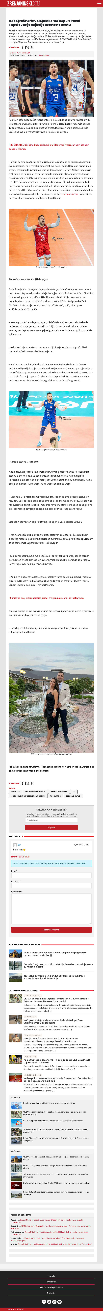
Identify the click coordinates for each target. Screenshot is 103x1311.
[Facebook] (43, 1301)
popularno (55, 796)
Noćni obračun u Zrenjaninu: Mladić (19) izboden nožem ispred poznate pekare (56, 1183)
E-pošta (16, 881)
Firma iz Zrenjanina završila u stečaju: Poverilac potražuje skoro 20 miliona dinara (58, 965)
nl (74, 792)
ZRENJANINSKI (44, 55)
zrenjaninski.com (69, 193)
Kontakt (51, 1276)
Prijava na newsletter (51, 809)
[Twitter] (49, 1301)
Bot (19, 845)
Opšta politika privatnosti (51, 1287)
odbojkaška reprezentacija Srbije (27, 796)
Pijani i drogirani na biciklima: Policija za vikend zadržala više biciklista (53, 1120)
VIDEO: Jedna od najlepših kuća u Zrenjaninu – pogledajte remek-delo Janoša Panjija (55, 954)
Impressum (51, 1281)
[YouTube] (59, 1301)
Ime (14, 871)
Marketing (51, 1293)
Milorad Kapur (73, 796)
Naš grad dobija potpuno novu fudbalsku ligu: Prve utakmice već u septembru (53, 1021)
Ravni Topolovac (59, 792)
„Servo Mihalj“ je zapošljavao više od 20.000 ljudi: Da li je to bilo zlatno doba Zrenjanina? (47, 1221)
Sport (13, 53)
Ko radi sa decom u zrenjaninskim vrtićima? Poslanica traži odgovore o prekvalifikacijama (48, 1239)
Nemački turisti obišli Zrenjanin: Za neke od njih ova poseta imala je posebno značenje (56, 1193)
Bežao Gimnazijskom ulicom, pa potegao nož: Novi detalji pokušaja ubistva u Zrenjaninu (56, 1139)
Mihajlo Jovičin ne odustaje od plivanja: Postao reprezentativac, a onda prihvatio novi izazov (51, 1040)
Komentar (16, 891)
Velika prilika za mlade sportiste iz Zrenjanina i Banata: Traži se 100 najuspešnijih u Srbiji (58, 1079)
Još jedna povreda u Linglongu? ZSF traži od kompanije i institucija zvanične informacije (54, 977)
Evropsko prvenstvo (35, 792)
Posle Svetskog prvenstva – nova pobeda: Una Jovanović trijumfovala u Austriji (57, 1061)
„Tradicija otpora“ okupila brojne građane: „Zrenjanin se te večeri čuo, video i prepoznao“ (55, 1130)
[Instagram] (54, 1301)
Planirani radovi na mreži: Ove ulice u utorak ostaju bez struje (49, 1103)
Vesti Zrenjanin (23, 53)
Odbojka (15, 792)
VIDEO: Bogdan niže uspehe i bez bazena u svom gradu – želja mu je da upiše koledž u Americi (56, 1000)
